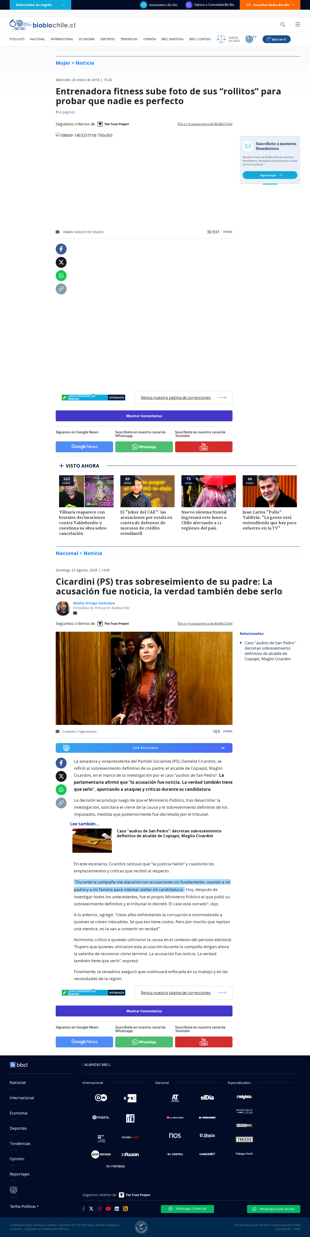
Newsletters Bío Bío (163, 5)
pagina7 (68, 112)
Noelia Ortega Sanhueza (94, 603)
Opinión (149, 39)
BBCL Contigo (200, 39)
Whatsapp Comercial (190, 1208)
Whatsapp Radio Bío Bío (277, 1209)
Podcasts (17, 39)
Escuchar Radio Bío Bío (271, 5)
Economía (87, 39)
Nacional (37, 39)
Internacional (62, 39)
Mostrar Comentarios (144, 416)
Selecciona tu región (34, 4)
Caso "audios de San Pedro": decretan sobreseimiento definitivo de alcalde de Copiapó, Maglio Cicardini (169, 833)
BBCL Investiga (173, 39)
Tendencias (129, 39)
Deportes (108, 39)
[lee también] (93, 841)
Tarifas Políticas (23, 1206)
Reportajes (20, 1174)
